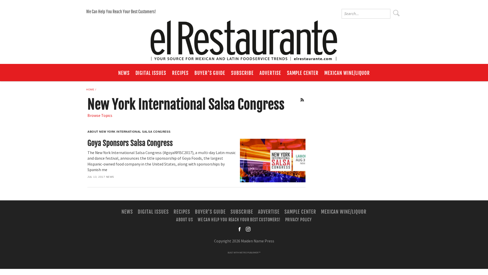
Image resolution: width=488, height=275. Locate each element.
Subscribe (242, 73)
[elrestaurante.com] (244, 38)
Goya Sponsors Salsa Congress (130, 143)
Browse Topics (99, 115)
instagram (248, 229)
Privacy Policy (298, 219)
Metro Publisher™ (250, 253)
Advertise (270, 73)
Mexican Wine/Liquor (347, 73)
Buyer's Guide (209, 73)
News (124, 73)
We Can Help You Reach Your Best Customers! (121, 11)
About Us (184, 219)
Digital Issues (150, 73)
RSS (302, 100)
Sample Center (302, 73)
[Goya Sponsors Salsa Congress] (272, 161)
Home (90, 89)
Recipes (180, 73)
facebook (240, 229)
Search (396, 13)
